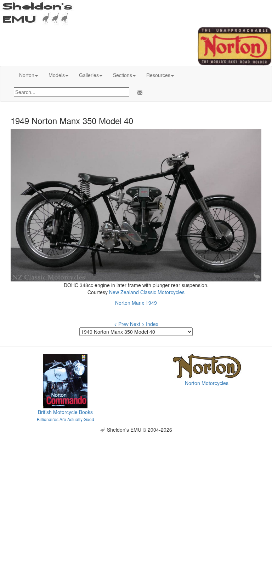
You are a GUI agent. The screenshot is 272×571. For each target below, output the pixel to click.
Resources (158, 74)
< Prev (121, 323)
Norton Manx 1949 (136, 302)
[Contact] (138, 92)
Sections (122, 74)
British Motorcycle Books (65, 411)
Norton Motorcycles (206, 382)
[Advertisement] (136, 482)
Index (152, 323)
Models (57, 74)
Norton (26, 74)
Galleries (89, 74)
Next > (137, 323)
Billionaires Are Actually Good (65, 419)
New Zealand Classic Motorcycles (147, 292)
